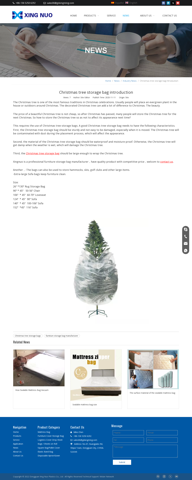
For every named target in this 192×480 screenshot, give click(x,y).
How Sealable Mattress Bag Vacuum (31, 390)
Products (17, 436)
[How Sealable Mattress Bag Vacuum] (39, 368)
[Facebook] (163, 3)
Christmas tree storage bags (28, 335)
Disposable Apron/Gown (49, 455)
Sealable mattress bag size (85, 404)
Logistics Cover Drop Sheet (50, 439)
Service (16, 439)
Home (16, 432)
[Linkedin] (168, 3)
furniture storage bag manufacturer (62, 335)
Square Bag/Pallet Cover (49, 447)
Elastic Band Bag (45, 451)
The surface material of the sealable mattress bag (152, 393)
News (15, 447)
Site (127, 97)
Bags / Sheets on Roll (47, 443)
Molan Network (107, 476)
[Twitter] (173, 3)
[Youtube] (178, 3)
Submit (122, 462)
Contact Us (18, 455)
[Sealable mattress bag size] (96, 375)
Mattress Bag (44, 432)
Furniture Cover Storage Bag (51, 436)
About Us (17, 451)
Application (18, 443)
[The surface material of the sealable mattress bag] (153, 369)
